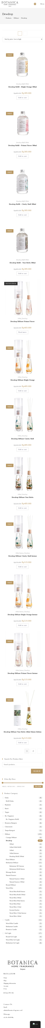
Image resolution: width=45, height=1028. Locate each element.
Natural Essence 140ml (16, 879)
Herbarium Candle (12, 926)
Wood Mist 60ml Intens (17, 901)
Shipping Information (9, 983)
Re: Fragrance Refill (12, 819)
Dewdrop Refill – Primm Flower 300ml (22, 145)
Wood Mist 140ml (15, 916)
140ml (19, 318)
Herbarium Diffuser (12, 863)
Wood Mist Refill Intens (17, 891)
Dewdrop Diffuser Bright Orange (23, 380)
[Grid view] (20, 33)
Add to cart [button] (22, 97)
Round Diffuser (11, 885)
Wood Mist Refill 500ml (17, 895)
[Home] (2, 18)
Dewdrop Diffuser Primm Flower (22, 321)
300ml (11, 844)
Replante (8, 805)
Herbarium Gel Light (12, 943)
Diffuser (7, 834)
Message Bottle (11, 872)
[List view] (25, 33)
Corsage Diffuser (11, 837)
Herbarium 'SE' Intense (16, 866)
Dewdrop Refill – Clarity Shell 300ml (22, 204)
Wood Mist (9, 888)
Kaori (7, 808)
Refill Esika (10, 801)
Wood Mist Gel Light (13, 940)
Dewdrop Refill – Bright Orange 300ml (22, 87)
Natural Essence (11, 875)
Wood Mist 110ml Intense (17, 913)
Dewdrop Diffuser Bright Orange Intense (22, 615)
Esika (7, 798)
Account (5, 986)
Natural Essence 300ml (16, 882)
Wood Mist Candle (12, 923)
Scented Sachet (14, 910)
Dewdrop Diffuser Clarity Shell (22, 439)
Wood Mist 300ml (15, 898)
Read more (22, 332)
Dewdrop (24, 18)
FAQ (5, 989)
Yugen (7, 812)
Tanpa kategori (10, 830)
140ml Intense (19, 553)
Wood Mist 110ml (15, 907)
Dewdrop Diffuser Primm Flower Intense (22, 673)
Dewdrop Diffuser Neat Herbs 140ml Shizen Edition (22, 732)
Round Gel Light (11, 937)
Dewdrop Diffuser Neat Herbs (22, 497)
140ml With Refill (15, 847)
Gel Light (8, 933)
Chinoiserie (8, 827)
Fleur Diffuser (10, 859)
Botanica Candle (11, 929)
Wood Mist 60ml (14, 904)
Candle (7, 920)
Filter (38, 786)
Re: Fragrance (9, 816)
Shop (4, 981)
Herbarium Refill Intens (17, 869)
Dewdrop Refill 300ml (22, 84)
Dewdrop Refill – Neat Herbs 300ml (23, 263)
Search (36, 771)
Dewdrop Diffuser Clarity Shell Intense (22, 556)
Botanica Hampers (11, 823)
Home (5, 978)
